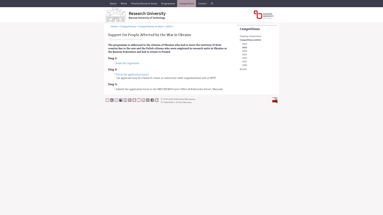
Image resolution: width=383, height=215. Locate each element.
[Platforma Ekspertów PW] (121, 101)
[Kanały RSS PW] (157, 101)
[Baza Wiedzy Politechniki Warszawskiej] (107, 101)
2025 (244, 47)
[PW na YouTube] (139, 101)
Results (243, 69)
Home (114, 26)
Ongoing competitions (250, 36)
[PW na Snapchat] (134, 101)
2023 (244, 54)
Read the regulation (127, 63)
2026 (244, 44)
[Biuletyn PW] (125, 101)
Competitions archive (250, 40)
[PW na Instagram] (143, 101)
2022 (244, 58)
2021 (244, 61)
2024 (244, 51)
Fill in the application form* (132, 74)
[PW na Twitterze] (148, 101)
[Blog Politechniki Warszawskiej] (130, 101)
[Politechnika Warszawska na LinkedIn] (112, 101)
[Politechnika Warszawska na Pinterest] (116, 101)
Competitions (250, 29)
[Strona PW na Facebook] (152, 101)
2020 (244, 65)
